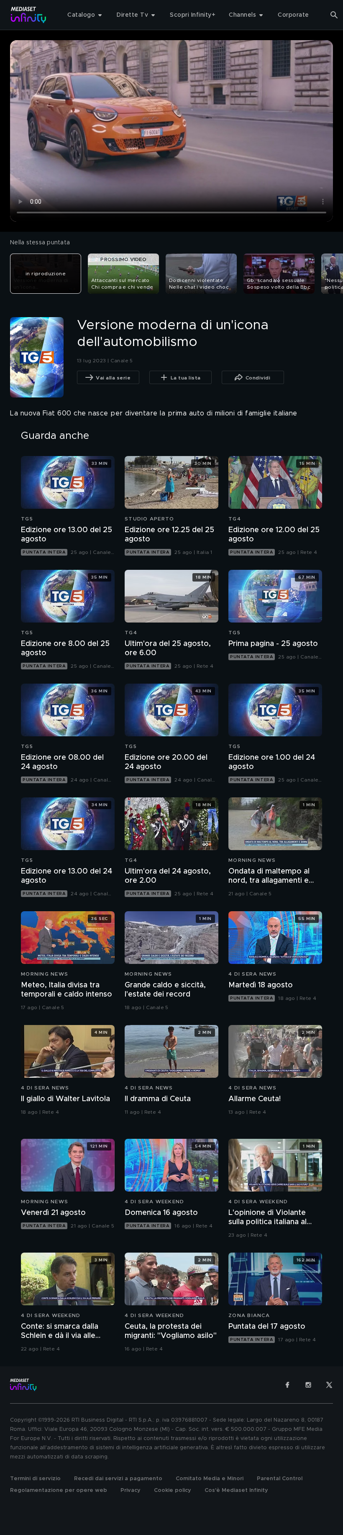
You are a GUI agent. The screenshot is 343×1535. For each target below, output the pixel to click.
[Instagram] (308, 1385)
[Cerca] (334, 15)
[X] (329, 1385)
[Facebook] (287, 1385)
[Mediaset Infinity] (28, 14)
